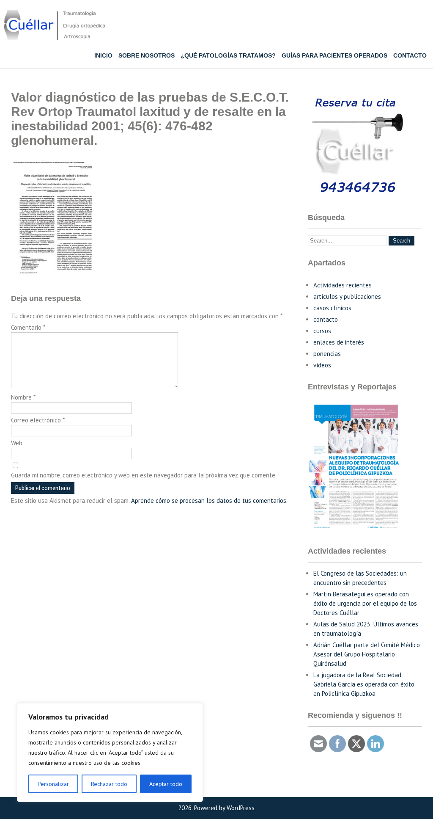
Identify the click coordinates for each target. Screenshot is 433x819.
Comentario (28, 327)
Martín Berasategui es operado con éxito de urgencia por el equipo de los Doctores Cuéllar (365, 603)
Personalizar (53, 784)
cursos (322, 331)
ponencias (327, 354)
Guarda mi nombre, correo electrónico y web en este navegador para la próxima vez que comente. (144, 475)
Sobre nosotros (146, 55)
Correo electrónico (38, 420)
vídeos (322, 365)
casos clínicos (332, 308)
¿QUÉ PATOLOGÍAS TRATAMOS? (228, 55)
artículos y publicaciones (347, 296)
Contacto (410, 55)
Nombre (23, 397)
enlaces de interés (338, 342)
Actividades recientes (342, 285)
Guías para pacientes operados (334, 55)
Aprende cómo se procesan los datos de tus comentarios (208, 500)
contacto (325, 319)
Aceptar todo (165, 784)
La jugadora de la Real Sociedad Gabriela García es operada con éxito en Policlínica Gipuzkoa (363, 684)
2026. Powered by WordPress (216, 808)
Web (16, 443)
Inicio (103, 55)
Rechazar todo (109, 784)
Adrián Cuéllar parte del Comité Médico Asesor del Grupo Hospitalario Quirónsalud (366, 654)
